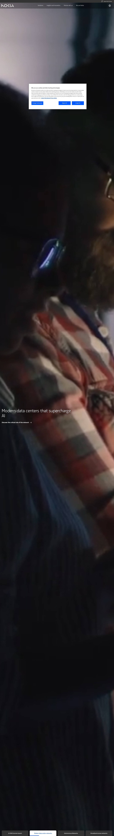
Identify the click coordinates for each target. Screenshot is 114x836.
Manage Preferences (37, 103)
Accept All (77, 103)
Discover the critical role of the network (15, 422)
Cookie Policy (44, 98)
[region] (58, 96)
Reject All (64, 103)
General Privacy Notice (52, 98)
